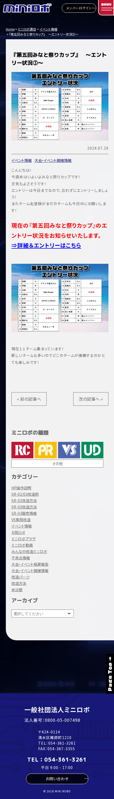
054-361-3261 (62, 743)
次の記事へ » (91, 399)
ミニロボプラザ (23, 538)
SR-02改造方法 (24, 500)
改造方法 (18, 583)
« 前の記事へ (29, 399)
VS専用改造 (20, 519)
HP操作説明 (21, 487)
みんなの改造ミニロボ (29, 551)
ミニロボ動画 (22, 545)
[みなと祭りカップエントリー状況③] (59, 342)
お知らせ (18, 532)
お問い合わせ (57, 778)
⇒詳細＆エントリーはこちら (46, 245)
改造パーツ (20, 577)
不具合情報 (20, 557)
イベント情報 (21, 160)
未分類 (17, 589)
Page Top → (110, 673)
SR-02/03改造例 (25, 494)
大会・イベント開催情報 (53, 160)
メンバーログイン (79, 8)
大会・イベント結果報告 (30, 564)
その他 (57, 463)
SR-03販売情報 (24, 513)
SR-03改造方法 (24, 506)
